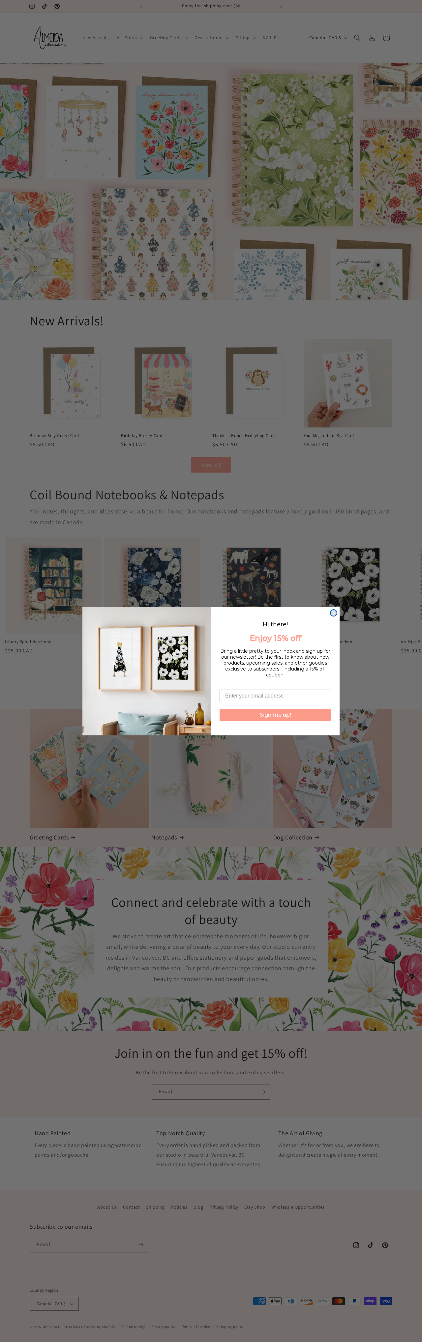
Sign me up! (275, 715)
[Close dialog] (333, 613)
